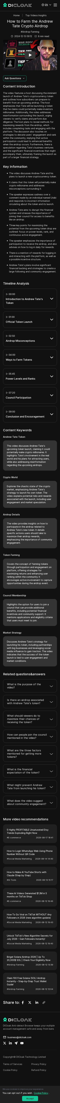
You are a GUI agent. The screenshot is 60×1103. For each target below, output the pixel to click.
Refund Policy (38, 1070)
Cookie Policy (10, 1070)
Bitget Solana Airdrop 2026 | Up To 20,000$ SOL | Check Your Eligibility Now (28, 958)
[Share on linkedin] (10, 1043)
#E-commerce (14, 837)
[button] (46, 4)
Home (16, 15)
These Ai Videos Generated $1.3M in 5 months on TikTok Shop (27, 895)
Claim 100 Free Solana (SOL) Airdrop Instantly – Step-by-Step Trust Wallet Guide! (27, 981)
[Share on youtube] (22, 1043)
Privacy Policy (38, 1064)
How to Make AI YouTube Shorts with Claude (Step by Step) (26, 874)
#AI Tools (11, 880)
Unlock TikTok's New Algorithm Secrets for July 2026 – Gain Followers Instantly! (30, 937)
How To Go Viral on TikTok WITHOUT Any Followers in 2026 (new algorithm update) (29, 916)
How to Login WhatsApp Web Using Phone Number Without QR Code (29, 852)
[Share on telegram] (16, 1043)
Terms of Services (12, 1064)
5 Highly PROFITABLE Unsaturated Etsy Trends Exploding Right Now (27, 831)
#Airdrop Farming (30, 31)
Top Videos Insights (36, 15)
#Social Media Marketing (19, 858)
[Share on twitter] (4, 1043)
